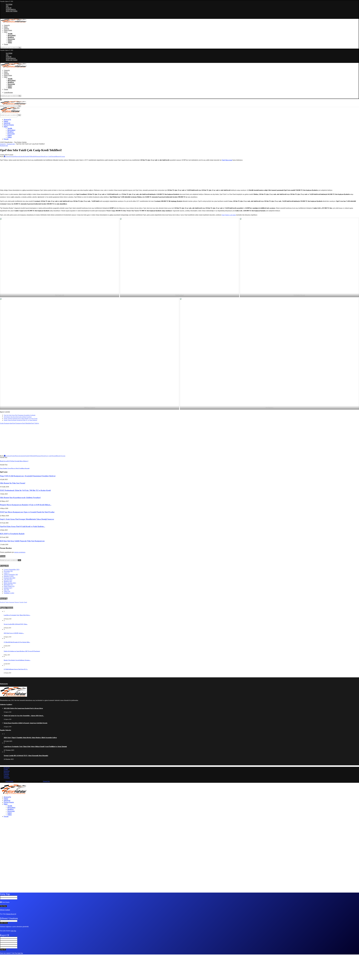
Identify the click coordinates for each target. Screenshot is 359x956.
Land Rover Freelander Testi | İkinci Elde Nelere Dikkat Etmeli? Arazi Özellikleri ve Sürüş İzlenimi (35, 746)
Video (10, 42)
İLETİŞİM (9, 4)
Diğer (5, 32)
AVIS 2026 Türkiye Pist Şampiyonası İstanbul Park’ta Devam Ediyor (23, 708)
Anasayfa (7, 25)
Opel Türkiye (35, 423)
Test (6, 589)
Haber (6, 27)
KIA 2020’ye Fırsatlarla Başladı (12, 534)
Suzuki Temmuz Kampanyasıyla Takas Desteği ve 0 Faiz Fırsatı (20, 418)
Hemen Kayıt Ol (11, 914)
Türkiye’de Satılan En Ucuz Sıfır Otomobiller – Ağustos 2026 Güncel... (24, 715)
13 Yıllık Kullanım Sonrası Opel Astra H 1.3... (16, 669)
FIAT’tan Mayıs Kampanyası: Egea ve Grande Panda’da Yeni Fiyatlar (27, 512)
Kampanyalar (11, 144)
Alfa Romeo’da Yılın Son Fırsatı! (12, 483)
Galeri (10, 41)
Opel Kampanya (17, 423)
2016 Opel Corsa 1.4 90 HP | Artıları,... (14, 633)
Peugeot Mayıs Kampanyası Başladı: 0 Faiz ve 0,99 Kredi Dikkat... (25, 505)
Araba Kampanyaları (6, 423)
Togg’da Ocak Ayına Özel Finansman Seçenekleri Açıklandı (19, 415)
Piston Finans (8, 30)
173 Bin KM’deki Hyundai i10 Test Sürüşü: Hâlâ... (17, 642)
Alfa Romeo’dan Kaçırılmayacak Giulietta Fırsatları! (18, 417)
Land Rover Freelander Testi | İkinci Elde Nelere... (17, 615)
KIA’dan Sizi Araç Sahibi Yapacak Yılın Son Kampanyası (22, 541)
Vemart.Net (46, 781)
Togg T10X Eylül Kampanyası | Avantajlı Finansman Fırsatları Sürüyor (28, 476)
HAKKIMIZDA (11, 9)
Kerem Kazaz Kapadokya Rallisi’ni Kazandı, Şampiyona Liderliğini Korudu (25, 723)
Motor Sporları (10, 583)
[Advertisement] (165, 175)
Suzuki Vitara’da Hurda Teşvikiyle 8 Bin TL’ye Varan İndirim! (20, 420)
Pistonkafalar (9, 781)
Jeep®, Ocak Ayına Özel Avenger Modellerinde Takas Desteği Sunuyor (27, 519)
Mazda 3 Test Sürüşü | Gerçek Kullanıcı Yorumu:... (17, 660)
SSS (7, 6)
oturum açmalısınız (19, 552)
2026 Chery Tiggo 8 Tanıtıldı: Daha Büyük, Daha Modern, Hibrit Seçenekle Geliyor (30, 737)
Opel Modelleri (26, 423)
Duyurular (11, 39)
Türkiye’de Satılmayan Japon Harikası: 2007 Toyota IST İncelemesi (22, 651)
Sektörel (6, 28)
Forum (6, 44)
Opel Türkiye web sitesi (229, 215)
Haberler (9, 576)
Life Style (8, 579)
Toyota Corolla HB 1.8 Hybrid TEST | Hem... (16, 624)
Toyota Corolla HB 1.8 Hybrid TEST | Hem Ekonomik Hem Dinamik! (26, 755)
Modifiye (11, 37)
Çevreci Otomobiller (11, 569)
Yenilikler (9, 593)
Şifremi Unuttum (5, 910)
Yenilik (10, 34)
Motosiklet (12, 35)
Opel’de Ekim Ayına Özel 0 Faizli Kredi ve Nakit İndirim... (22, 526)
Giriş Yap (13, 931)
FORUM (8, 8)
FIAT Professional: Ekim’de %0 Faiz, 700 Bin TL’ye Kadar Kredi (25, 490)
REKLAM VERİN (11, 11)
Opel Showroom (227, 160)
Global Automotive (11, 574)
